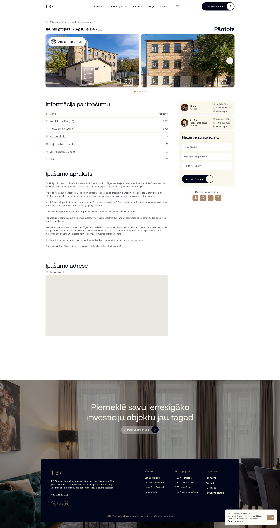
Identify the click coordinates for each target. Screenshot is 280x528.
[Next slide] (229, 60)
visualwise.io (167, 516)
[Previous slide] (50, 60)
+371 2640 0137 (60, 494)
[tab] (135, 92)
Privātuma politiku (235, 521)
